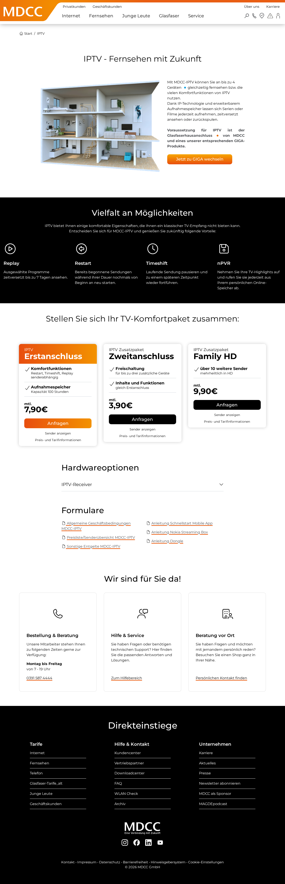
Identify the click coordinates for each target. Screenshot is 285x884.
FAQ (118, 783)
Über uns (251, 6)
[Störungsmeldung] (270, 15)
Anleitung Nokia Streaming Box (179, 532)
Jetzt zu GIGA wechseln (199, 159)
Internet (71, 15)
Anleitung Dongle (167, 541)
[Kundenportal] (278, 15)
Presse (205, 773)
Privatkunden (74, 6)
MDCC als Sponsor (215, 794)
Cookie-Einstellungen (206, 862)
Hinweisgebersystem (168, 862)
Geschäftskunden (107, 6)
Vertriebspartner (129, 763)
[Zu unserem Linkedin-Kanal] (148, 842)
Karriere (273, 6)
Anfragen (58, 423)
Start (27, 33)
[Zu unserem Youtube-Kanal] (160, 842)
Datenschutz (109, 862)
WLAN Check (126, 794)
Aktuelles (207, 763)
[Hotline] (254, 15)
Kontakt (68, 862)
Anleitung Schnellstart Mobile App (182, 523)
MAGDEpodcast (213, 804)
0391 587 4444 (39, 678)
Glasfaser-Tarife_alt (46, 783)
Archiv (120, 804)
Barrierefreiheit (135, 862)
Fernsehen (101, 15)
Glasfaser (169, 15)
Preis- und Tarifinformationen (58, 440)
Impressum (86, 862)
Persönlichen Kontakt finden (221, 678)
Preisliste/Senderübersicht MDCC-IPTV (101, 537)
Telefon (36, 773)
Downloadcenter (129, 773)
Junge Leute (136, 15)
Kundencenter (127, 753)
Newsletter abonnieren (219, 783)
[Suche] (247, 15)
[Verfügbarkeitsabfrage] (262, 15)
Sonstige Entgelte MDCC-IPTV (93, 546)
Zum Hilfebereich (126, 678)
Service (196, 15)
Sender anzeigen (58, 433)
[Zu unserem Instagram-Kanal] (125, 842)
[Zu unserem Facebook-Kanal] (136, 842)
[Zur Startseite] (23, 19)
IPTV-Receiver (76, 484)
